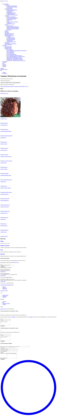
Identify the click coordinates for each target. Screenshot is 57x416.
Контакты (4, 65)
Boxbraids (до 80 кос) (11, 23)
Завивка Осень (3, 181)
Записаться (3, 82)
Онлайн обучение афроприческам (6, 284)
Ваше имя (2, 347)
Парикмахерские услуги (9, 35)
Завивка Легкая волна (4, 206)
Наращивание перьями (11, 12)
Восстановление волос (11, 41)
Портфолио (5, 61)
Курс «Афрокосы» (10, 52)
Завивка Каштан (3, 231)
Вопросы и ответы (9, 82)
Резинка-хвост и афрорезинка (10, 43)
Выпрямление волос (11, 39)
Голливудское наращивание (12, 14)
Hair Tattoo (7, 32)
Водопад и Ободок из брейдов (13, 28)
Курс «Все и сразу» (10, 53)
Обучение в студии (4, 290)
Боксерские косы (10, 25)
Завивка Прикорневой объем (5, 131)
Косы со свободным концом (12, 17)
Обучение (4, 45)
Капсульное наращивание (12, 9)
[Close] (0, 313)
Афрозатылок (9, 19)
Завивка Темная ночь (4, 194)
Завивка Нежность (4, 225)
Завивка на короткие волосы (5, 156)
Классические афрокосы (11, 18)
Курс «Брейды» (10, 49)
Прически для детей (9, 34)
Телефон (2, 265)
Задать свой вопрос (16, 82)
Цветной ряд (9, 11)
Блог (3, 63)
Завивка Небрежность (4, 200)
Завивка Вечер (3, 137)
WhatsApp (13, 316)
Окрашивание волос (11, 37)
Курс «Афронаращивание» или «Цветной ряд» (16, 56)
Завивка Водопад (3, 118)
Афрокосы (7, 15)
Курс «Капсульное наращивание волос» (14, 55)
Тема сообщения (3, 351)
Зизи (8, 20)
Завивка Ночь (3, 219)
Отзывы (4, 64)
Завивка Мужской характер (5, 187)
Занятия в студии (8, 48)
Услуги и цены (5, 3)
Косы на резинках (8, 44)
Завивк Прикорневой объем (5, 175)
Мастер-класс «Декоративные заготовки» (15, 58)
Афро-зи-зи (9, 22)
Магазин (2, 254)
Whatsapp (2, 68)
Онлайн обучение (8, 46)
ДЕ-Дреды (7, 31)
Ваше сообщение (3, 358)
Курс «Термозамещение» (12, 54)
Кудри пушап (9, 7)
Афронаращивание (10, 13)
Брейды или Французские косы (13, 27)
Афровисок (9, 29)
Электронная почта (4, 348)
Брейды (6, 24)
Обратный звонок (3, 69)
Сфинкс (6, 30)
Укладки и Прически (11, 38)
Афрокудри (7, 4)
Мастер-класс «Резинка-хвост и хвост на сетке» (16, 60)
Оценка (1, 352)
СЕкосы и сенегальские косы (12, 21)
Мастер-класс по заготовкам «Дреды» (14, 57)
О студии (4, 62)
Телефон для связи (3, 350)
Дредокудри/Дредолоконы (12, 6)
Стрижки (9, 36)
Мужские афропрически (9, 33)
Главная (4, 72)
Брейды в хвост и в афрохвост (13, 26)
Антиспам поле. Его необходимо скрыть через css (9, 346)
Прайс (2, 241)
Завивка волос (10, 40)
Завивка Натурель (3, 213)
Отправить (2, 341)
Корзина (4, 66)
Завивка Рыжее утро (4, 93)
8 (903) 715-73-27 (15, 262)
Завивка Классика (3, 150)
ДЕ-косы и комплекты (11, 16)
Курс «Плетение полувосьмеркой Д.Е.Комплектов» (17, 50)
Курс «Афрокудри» (10, 51)
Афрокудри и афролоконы (12, 5)
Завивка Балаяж (3, 162)
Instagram (31, 316)
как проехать (2, 271)
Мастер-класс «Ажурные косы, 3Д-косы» (15, 59)
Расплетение (7, 42)
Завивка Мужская (3, 143)
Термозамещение (10, 10)
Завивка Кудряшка (3, 169)
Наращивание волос (9, 8)
